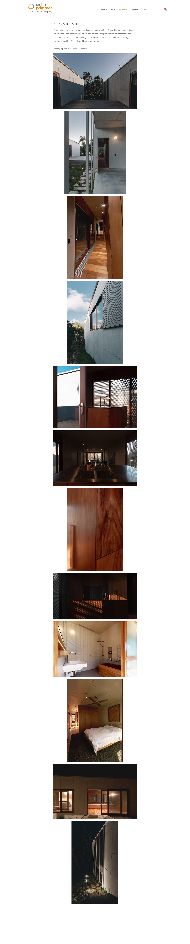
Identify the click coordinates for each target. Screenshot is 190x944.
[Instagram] (165, 9)
